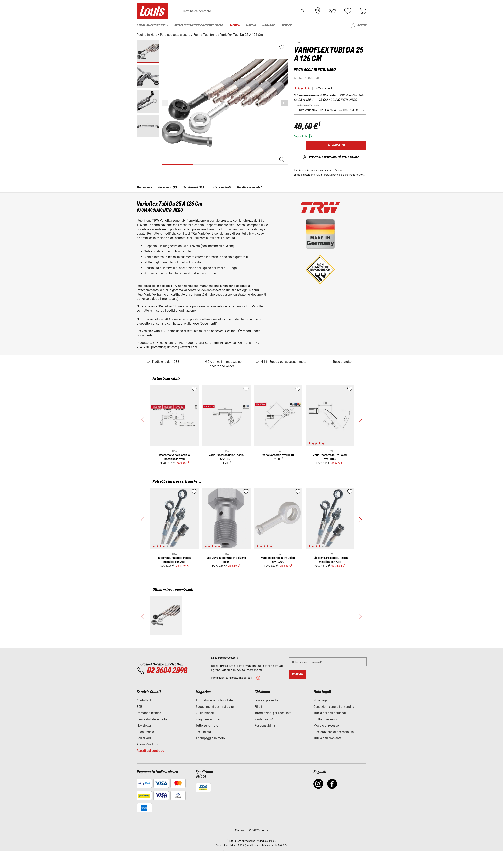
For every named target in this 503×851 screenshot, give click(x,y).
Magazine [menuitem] (268, 25)
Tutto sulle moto (207, 725)
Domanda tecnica (149, 713)
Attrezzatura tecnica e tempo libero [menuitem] (198, 25)
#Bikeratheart (205, 713)
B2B (139, 707)
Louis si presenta (266, 700)
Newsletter (144, 725)
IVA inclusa (328, 170)
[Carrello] (362, 11)
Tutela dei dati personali (330, 713)
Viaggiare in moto (208, 719)
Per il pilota (203, 732)
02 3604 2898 (167, 670)
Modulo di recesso (326, 725)
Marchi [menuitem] (251, 25)
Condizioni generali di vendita (333, 707)
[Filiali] (318, 11)
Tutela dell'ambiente (327, 738)
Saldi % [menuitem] (234, 25)
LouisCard (144, 738)
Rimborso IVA (263, 719)
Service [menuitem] (286, 25)
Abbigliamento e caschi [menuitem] (152, 25)
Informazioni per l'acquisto (272, 713)
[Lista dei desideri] (348, 11)
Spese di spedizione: (304, 175)
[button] (302, 11)
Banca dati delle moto (152, 719)
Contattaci (144, 700)
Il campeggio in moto (210, 738)
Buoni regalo (145, 732)
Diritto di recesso (325, 719)
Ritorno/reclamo (148, 744)
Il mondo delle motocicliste (214, 700)
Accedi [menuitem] (361, 25)
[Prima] (284, 103)
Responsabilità (264, 725)
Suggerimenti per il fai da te (215, 707)
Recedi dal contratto (150, 751)
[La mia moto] (333, 11)
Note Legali (321, 700)
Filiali (258, 707)
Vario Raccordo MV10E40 (278, 455)
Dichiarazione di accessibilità (333, 732)
